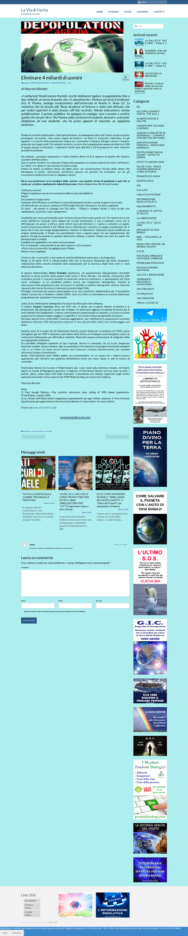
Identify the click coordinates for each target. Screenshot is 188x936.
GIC (139, 185)
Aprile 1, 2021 (118, 544)
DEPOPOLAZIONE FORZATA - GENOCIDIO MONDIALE (48, 83)
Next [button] (127, 496)
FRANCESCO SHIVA (148, 176)
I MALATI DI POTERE (149, 194)
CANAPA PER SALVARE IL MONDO (150, 127)
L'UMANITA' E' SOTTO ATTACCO (149, 212)
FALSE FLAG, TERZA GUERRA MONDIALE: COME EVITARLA (149, 169)
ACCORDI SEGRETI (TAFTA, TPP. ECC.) (148, 112)
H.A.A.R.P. (142, 190)
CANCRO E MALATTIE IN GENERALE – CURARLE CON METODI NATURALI (151, 135)
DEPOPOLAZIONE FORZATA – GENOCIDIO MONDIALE (151, 145)
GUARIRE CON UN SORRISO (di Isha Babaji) (151, 53)
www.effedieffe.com (44, 407)
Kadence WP (53, 922)
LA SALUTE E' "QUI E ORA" (149, 224)
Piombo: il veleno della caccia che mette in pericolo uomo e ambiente (149, 87)
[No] (25, 933)
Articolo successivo (117, 436)
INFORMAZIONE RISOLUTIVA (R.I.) (147, 200)
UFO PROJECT (145, 289)
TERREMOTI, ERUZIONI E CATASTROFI (144, 282)
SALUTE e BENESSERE (150, 274)
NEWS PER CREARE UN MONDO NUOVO (151, 245)
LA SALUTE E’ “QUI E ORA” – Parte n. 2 (156, 42)
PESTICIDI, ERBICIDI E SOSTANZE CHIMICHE (150, 257)
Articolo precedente (33, 436)
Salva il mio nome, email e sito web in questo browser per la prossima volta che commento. (55, 611)
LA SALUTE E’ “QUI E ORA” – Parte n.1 (156, 64)
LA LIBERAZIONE (147, 218)
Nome (23, 601)
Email (60, 601)
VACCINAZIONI (145, 298)
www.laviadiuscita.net (75, 417)
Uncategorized (145, 293)
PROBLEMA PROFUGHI (150, 263)
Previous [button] (23, 496)
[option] (38, 491)
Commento (25, 567)
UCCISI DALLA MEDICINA (153, 74)
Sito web (99, 601)
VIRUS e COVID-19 (147, 302)
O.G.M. (140, 251)
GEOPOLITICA (145, 180)
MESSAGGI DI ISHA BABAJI (148, 231)
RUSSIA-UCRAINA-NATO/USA (147, 268)
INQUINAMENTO (146, 206)
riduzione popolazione (38, 431)
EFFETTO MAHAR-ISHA (150, 162)
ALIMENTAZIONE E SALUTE (148, 119)
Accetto (4, 933)
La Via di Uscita (34, 9)
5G (138, 107)
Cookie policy (16, 933)
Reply (125, 544)
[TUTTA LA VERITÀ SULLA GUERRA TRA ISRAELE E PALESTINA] (38, 473)
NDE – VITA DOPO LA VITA (149, 238)
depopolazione (26, 431)
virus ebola (49, 431)
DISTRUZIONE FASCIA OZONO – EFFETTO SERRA (150, 155)
